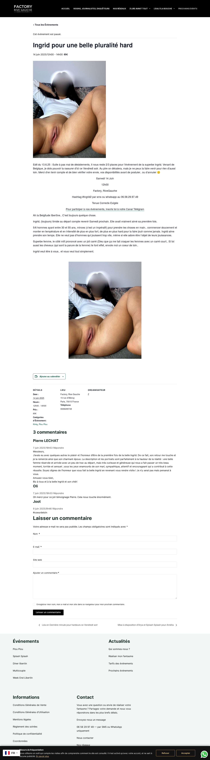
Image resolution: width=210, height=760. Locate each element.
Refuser (165, 753)
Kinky (35, 424)
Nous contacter (85, 737)
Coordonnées (20, 741)
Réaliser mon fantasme (121, 656)
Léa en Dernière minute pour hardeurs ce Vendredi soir (69, 624)
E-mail (37, 546)
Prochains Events (187, 8)
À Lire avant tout (139, 8)
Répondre (58, 447)
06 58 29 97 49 (85, 726)
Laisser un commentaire (48, 612)
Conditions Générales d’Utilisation (31, 712)
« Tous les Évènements (45, 24)
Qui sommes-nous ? (119, 649)
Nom (36, 533)
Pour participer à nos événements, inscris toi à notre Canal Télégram (105, 209)
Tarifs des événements (121, 663)
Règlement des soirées (25, 726)
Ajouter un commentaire (46, 572)
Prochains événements (121, 670)
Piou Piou (43, 424)
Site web (37, 559)
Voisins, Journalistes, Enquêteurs (91, 8)
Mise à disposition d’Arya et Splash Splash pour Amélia (146, 624)
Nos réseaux (119, 8)
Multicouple (19, 670)
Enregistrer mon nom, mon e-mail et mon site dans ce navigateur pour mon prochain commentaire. (81, 604)
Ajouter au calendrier (50, 376)
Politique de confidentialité (27, 733)
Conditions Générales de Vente (29, 705)
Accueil (65, 8)
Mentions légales (22, 719)
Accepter (185, 753)
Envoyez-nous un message (91, 719)
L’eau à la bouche (163, 8)
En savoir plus (42, 756)
